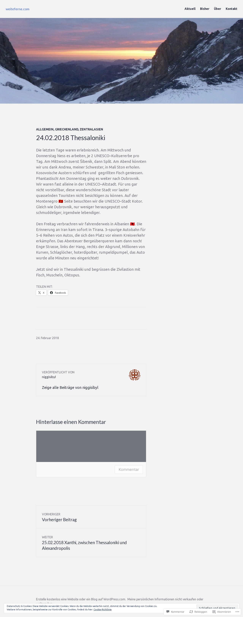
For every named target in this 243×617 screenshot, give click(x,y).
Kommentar (129, 469)
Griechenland (66, 129)
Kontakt (231, 8)
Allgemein (45, 129)
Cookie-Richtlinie (103, 609)
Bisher (204, 8)
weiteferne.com (17, 9)
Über (217, 8)
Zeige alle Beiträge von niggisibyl (70, 387)
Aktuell (190, 8)
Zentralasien (91, 129)
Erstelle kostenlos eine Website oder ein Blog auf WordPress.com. (81, 599)
